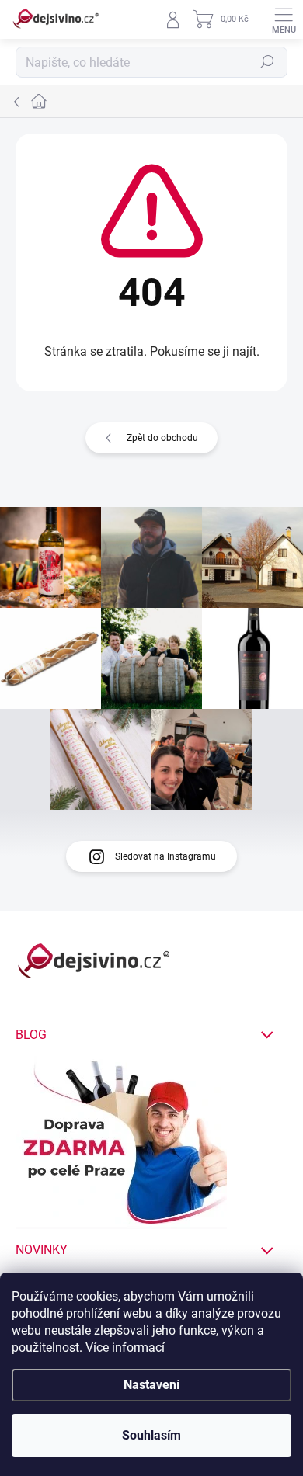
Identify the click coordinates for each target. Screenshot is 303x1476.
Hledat (267, 62)
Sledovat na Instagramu (165, 856)
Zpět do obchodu (162, 437)
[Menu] (283, 19)
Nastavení (151, 1384)
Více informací (125, 1347)
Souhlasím (151, 1435)
